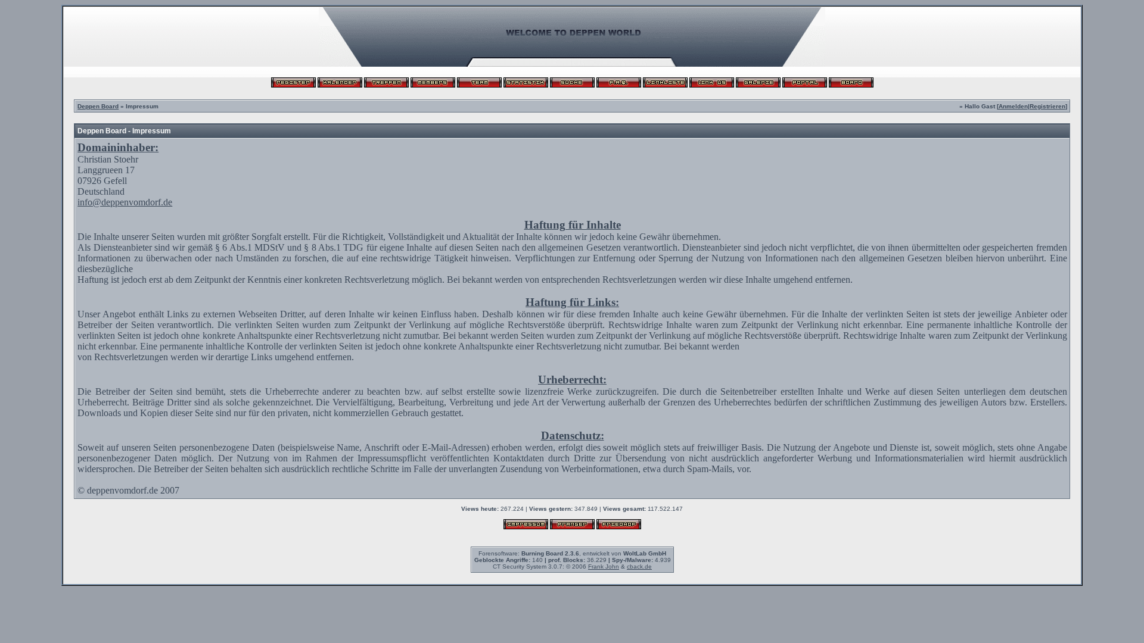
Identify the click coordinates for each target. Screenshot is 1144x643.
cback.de (639, 566)
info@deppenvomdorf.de (124, 202)
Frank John (603, 566)
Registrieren (1047, 106)
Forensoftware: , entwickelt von (572, 553)
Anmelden (1013, 106)
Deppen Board (98, 106)
